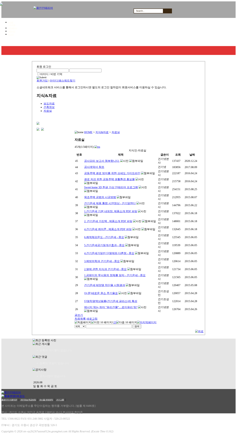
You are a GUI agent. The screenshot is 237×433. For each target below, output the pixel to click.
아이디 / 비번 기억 (51, 74)
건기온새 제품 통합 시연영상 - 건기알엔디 (110, 203)
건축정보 (49, 107)
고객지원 (112, 41)
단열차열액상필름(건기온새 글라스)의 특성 (110, 301)
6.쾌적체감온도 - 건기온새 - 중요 (104, 237)
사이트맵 (11, 25)
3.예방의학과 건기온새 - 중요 (102, 261)
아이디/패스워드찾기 (62, 80)
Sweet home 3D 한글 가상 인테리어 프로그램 (111, 187)
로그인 (11, 34)
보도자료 (49, 103)
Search (167, 11)
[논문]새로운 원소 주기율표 (101, 293)
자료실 (48, 110)
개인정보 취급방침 (28, 400)
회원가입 (11, 31)
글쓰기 (79, 315)
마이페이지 (12, 28)
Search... (140, 11)
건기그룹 (60, 400)
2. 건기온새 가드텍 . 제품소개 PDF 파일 (108, 221)
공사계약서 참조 (94, 166)
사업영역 (30, 41)
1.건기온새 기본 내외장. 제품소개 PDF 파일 (110, 211)
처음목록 (80, 318)
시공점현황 (92, 41)
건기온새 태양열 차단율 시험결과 (104, 285)
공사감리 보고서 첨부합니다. (102, 160)
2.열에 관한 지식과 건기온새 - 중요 (105, 269)
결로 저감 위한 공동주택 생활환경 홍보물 (109, 179)
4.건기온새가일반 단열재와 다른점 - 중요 (109, 253)
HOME (10, 22)
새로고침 (92, 318)
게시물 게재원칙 (46, 400)
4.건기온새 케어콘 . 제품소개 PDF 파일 (108, 229)
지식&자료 (133, 41)
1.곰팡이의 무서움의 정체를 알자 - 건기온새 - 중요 (115, 275)
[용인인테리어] (43, 7)
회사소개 (11, 41)
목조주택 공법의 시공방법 (100, 197)
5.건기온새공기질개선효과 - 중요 (104, 245)
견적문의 (71, 41)
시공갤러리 (51, 41)
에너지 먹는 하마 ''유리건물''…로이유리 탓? (110, 307)
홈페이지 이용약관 (9, 400)
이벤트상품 (154, 41)
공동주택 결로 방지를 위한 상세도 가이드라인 (112, 173)
